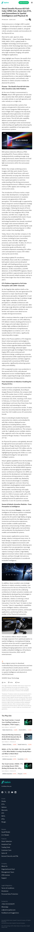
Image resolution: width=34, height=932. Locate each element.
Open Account (24, 3)
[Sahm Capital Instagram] (9, 792)
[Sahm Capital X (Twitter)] (6, 792)
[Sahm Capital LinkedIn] (15, 792)
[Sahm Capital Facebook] (2, 792)
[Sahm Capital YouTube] (12, 792)
